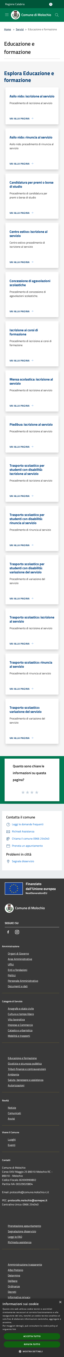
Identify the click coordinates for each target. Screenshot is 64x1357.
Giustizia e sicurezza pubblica (25, 1063)
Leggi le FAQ (15, 1237)
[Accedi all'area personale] (50, 4)
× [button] (60, 1302)
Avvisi (11, 1118)
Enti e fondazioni (17, 970)
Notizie (12, 1108)
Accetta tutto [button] (32, 1336)
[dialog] (32, 1328)
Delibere (12, 1281)
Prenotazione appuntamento (24, 1226)
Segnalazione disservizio (22, 1231)
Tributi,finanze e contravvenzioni (27, 1069)
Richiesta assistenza (19, 1242)
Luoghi (12, 1139)
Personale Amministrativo (23, 981)
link (14, 1329)
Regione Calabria (15, 4)
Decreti (12, 1292)
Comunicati (14, 1113)
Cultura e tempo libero (21, 1014)
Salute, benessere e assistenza (25, 1080)
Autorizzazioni (16, 1085)
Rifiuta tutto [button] (32, 1344)
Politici (12, 975)
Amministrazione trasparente (25, 1264)
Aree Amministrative (20, 959)
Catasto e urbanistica (20, 1030)
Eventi (11, 1145)
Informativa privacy (19, 1297)
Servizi (20, 29)
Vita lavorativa (16, 1019)
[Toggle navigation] (7, 15)
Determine (14, 1275)
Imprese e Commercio (20, 1025)
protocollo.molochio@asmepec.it (27, 1200)
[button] (32, 1351)
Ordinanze (14, 1286)
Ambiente (13, 1074)
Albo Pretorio (15, 1270)
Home (7, 29)
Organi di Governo (18, 953)
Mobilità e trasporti (19, 1036)
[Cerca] (57, 15)
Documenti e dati (18, 986)
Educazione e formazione (22, 1058)
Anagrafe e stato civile (21, 1008)
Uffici (11, 964)
